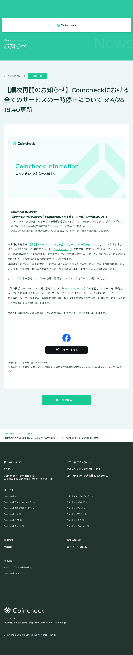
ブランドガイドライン (78, 462)
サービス (9, 490)
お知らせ (30, 433)
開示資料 (9, 546)
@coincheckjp (62, 249)
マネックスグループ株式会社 (16, 567)
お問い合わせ (73, 540)
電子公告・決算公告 (77, 546)
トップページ (10, 433)
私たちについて (12, 462)
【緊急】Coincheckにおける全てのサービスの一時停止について (65, 244)
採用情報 (9, 540)
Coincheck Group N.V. (15, 573)
